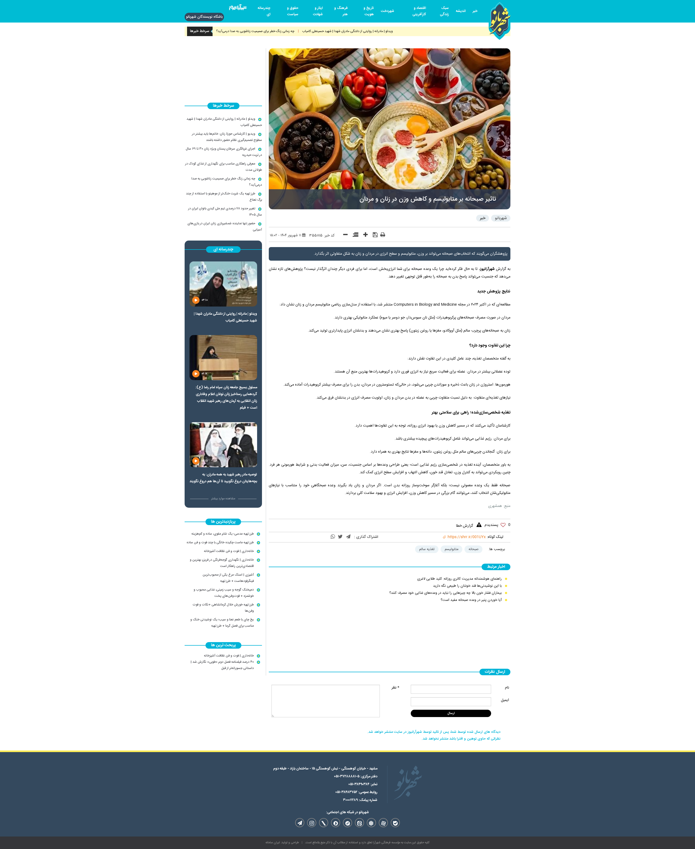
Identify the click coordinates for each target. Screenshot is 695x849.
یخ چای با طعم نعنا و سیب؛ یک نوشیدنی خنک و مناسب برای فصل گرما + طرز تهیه (222, 623)
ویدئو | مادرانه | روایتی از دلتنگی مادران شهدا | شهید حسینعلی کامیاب (371, 31)
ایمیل (505, 700)
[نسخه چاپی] (382, 236)
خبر (475, 11)
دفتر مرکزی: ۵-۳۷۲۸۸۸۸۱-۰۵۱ (355, 776)
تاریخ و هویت (369, 11)
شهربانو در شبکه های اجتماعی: (347, 812)
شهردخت (387, 11)
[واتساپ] (333, 537)
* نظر (395, 687)
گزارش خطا (464, 526)
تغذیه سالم (427, 549)
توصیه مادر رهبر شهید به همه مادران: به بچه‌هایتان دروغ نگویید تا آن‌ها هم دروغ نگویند (223, 478)
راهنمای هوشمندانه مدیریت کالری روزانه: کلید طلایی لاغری (459, 579)
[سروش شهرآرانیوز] (335, 823)
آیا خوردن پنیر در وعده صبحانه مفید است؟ (471, 600)
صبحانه (474, 549)
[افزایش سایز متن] (363, 235)
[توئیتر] (340, 537)
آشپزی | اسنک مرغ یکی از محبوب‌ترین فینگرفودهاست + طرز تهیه (228, 578)
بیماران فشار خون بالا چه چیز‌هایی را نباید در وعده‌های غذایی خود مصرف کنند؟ (445, 593)
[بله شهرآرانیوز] (395, 823)
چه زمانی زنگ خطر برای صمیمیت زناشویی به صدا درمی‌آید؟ (279, 31)
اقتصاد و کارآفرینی (419, 11)
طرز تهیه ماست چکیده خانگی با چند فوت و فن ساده (220, 542)
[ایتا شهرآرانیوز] (359, 823)
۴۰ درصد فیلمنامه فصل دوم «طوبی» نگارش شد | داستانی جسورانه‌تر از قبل (222, 665)
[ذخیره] (373, 235)
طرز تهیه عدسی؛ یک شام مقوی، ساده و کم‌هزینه (222, 533)
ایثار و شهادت (318, 11)
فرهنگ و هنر (341, 11)
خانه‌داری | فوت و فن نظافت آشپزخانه (229, 551)
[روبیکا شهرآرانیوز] (371, 823)
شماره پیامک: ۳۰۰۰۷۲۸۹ (360, 800)
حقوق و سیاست (292, 11)
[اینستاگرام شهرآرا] (312, 823)
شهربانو (501, 218)
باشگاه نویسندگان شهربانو (204, 17)
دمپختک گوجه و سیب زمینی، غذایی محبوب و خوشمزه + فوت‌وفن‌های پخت (224, 593)
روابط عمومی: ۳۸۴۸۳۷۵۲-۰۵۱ (356, 792)
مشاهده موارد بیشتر (223, 498)
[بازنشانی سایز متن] (353, 236)
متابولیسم (452, 549)
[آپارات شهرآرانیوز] (383, 823)
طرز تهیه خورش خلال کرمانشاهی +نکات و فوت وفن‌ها (223, 608)
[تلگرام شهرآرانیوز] (300, 823)
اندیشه (461, 11)
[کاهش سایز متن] (343, 235)
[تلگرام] (348, 537)
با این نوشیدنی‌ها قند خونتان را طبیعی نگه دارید (467, 586)
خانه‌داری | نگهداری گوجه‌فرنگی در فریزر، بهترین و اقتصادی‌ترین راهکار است (222, 563)
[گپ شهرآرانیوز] (347, 823)
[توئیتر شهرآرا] (324, 823)
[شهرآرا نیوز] (238, 8)
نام (507, 687)
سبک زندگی (444, 11)
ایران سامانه (273, 842)
